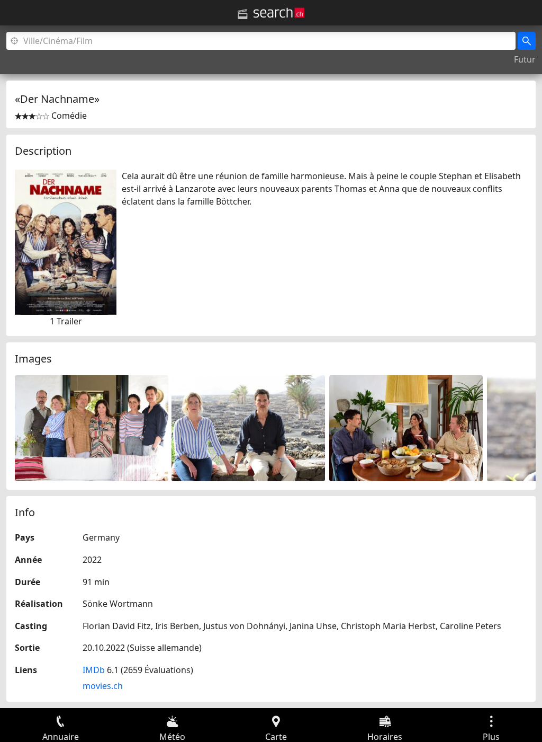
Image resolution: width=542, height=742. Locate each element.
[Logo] (279, 12)
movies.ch (103, 686)
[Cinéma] (242, 14)
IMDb (94, 670)
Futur (525, 59)
